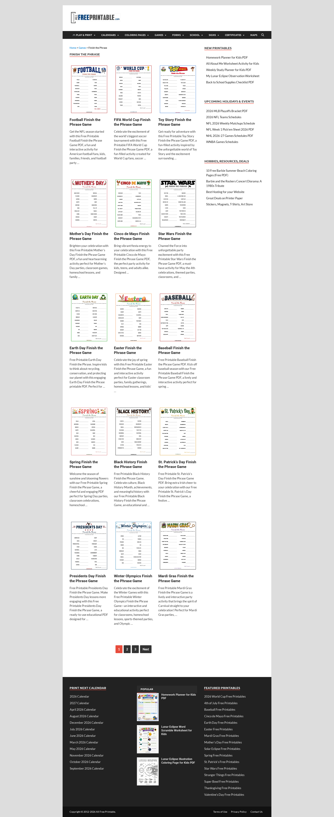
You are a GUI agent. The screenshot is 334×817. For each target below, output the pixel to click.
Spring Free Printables (218, 755)
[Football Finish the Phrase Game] (89, 90)
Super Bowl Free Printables (221, 781)
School (195, 34)
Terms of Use (220, 811)
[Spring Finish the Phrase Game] (89, 432)
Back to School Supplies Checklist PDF (230, 82)
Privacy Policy (238, 811)
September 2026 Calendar (87, 768)
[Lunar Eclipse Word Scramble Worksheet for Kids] (148, 727)
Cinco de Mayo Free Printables (223, 716)
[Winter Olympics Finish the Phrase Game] (133, 546)
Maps (253, 34)
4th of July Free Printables (220, 703)
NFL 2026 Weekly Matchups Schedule (230, 123)
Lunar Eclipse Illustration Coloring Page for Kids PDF (178, 760)
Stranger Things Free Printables (224, 775)
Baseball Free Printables (219, 709)
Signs (212, 34)
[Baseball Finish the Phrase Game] (177, 318)
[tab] (147, 689)
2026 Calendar (79, 696)
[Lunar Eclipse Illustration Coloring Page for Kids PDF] (148, 759)
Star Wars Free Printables (220, 768)
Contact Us (256, 811)
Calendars (108, 34)
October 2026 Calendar (85, 762)
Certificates (233, 34)
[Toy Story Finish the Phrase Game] (177, 90)
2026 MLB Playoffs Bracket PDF (227, 111)
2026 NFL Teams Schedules (223, 117)
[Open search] (262, 35)
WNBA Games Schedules (222, 142)
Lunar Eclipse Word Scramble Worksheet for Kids (176, 730)
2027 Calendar (79, 703)
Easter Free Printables (218, 729)
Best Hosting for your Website (225, 192)
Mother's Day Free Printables (223, 742)
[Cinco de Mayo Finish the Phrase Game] (133, 204)
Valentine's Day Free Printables (224, 794)
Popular (147, 689)
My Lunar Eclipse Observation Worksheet (232, 76)
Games (159, 34)
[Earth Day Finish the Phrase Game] (89, 318)
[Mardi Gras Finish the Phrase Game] (177, 546)
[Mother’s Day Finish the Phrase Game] (89, 204)
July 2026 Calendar (82, 729)
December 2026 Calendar (87, 722)
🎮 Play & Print (82, 34)
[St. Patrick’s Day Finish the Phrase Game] (177, 432)
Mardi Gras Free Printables (221, 735)
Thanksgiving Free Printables (222, 788)
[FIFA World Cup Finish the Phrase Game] (133, 90)
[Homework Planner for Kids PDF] (148, 695)
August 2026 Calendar (84, 716)
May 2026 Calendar (83, 749)
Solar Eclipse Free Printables (222, 749)
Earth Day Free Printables (220, 722)
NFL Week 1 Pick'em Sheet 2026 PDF (230, 129)
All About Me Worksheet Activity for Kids (232, 63)
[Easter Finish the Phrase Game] (133, 318)
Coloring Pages (135, 34)
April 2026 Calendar (83, 709)
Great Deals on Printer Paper (224, 198)
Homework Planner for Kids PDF (227, 57)
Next (146, 649)
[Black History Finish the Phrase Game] (133, 432)
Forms (176, 34)
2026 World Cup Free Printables (225, 696)
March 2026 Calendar (84, 742)
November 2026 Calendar (87, 755)
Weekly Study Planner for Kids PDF (228, 70)
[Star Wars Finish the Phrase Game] (177, 204)
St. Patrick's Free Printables (221, 762)
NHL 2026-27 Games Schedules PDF (229, 136)
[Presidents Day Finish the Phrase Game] (89, 546)
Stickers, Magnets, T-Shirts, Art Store (229, 204)
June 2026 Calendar (83, 735)
